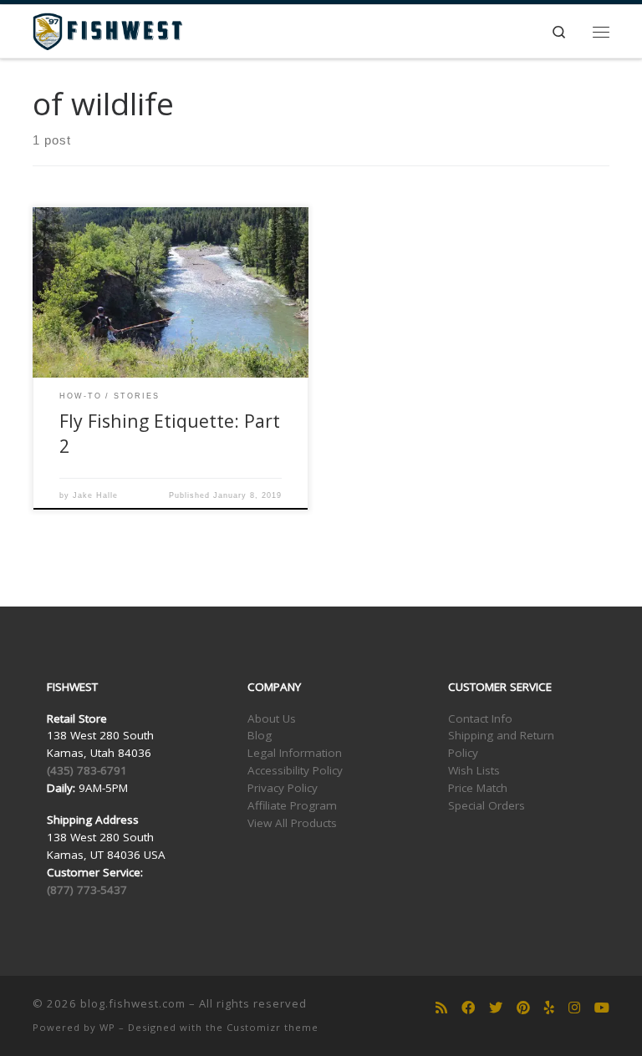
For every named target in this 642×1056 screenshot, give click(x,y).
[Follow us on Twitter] (495, 1008)
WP (107, 1027)
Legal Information (294, 752)
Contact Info (480, 718)
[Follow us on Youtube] (601, 1008)
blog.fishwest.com (133, 1003)
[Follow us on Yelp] (549, 1008)
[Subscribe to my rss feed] (441, 1008)
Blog (259, 735)
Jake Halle (95, 495)
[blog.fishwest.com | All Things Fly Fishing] (107, 30)
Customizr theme (272, 1027)
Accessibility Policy (295, 770)
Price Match (477, 787)
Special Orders (486, 805)
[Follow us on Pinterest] (523, 1008)
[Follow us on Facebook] (468, 1008)
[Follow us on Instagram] (574, 1008)
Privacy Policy (282, 787)
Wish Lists (474, 770)
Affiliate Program (292, 805)
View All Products (292, 822)
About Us (271, 718)
